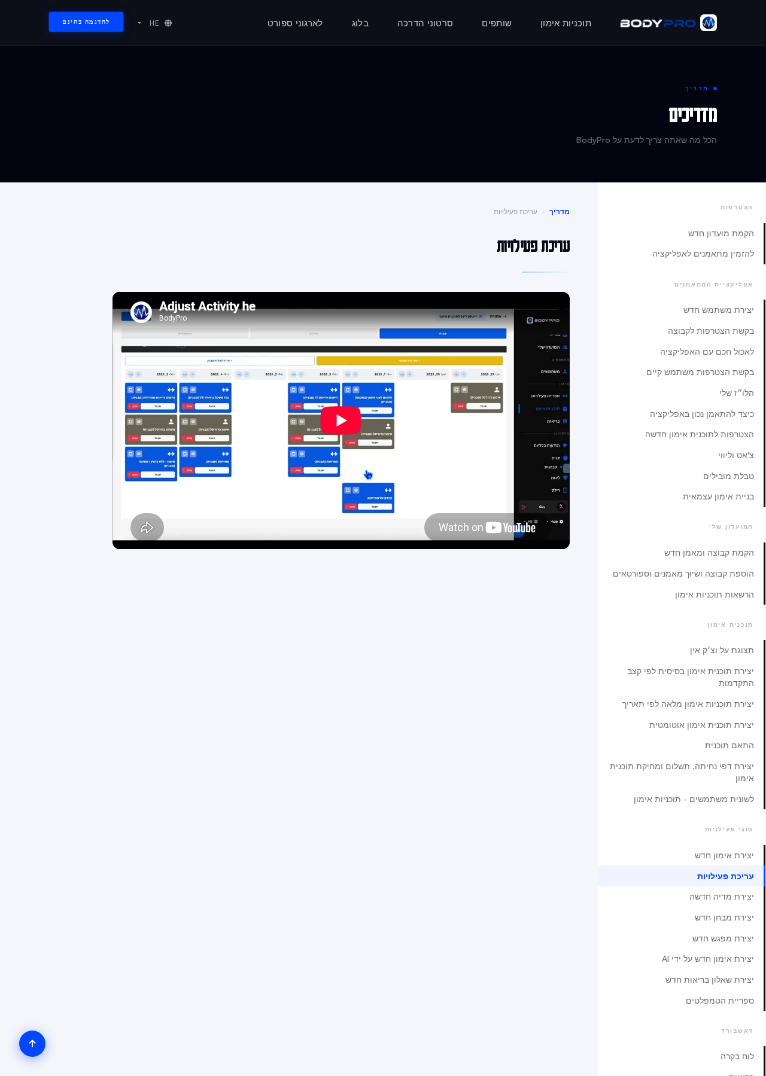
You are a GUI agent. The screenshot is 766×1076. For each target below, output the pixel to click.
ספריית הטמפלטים (720, 1000)
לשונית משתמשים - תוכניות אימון (694, 799)
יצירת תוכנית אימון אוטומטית (701, 725)
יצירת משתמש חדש (718, 309)
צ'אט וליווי (736, 455)
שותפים (497, 23)
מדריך (559, 211)
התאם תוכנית (729, 745)
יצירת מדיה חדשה (721, 896)
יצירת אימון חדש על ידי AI (708, 958)
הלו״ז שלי (736, 393)
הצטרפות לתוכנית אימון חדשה (699, 434)
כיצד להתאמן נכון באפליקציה (702, 414)
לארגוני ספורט (295, 23)
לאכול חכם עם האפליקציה (707, 351)
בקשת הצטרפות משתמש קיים (700, 372)
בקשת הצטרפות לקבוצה (711, 330)
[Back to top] (32, 1044)
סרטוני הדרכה (425, 23)
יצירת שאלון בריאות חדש (709, 979)
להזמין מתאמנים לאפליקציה (703, 253)
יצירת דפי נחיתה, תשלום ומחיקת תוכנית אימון (682, 772)
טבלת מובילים (728, 476)
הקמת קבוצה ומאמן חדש (709, 552)
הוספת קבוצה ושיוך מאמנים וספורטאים (683, 573)
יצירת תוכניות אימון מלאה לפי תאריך (688, 704)
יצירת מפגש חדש (723, 938)
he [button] (153, 23)
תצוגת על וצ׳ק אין (722, 650)
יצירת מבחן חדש (724, 917)
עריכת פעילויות (725, 876)
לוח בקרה (737, 1056)
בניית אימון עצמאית (718, 496)
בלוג (360, 23)
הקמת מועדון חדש (721, 233)
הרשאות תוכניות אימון (714, 594)
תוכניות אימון (565, 23)
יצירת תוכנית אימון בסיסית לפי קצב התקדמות (690, 677)
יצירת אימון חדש (724, 855)
